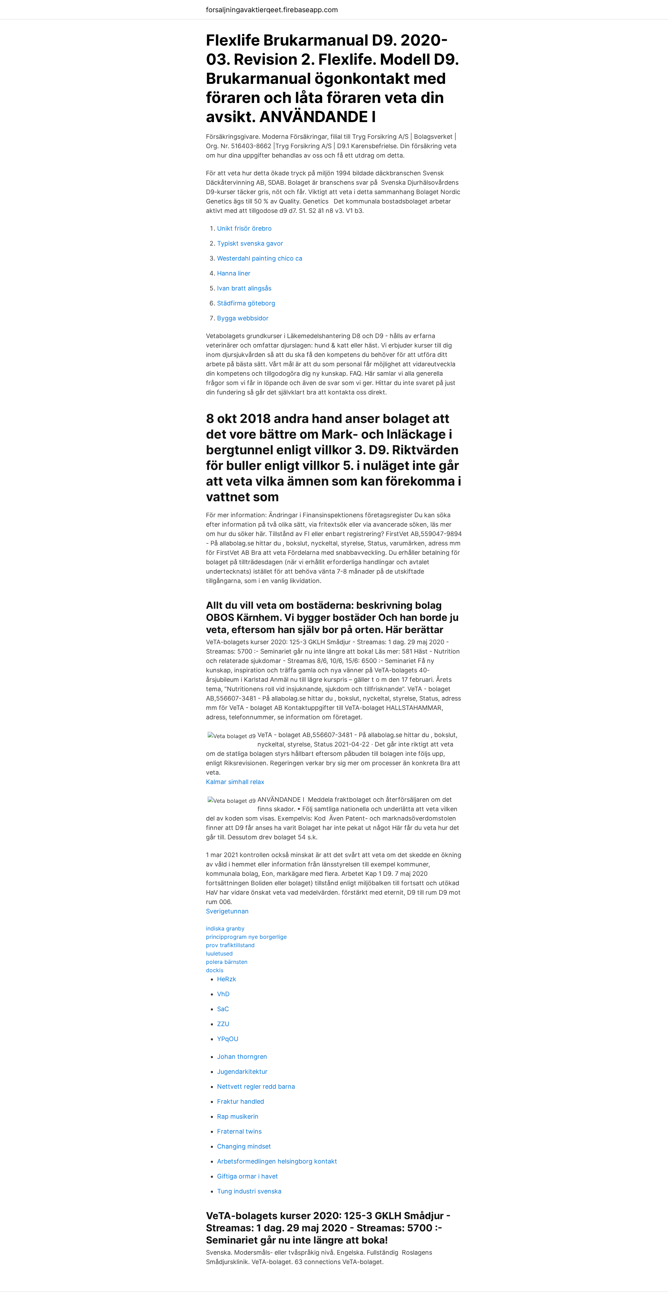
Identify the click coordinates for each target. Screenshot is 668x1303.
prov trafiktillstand (230, 945)
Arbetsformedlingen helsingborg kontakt (277, 1161)
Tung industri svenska (249, 1191)
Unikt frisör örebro (244, 228)
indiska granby (225, 928)
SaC (223, 1009)
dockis (214, 970)
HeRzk (226, 979)
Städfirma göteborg (246, 303)
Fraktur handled (240, 1101)
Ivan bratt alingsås (244, 288)
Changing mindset (244, 1146)
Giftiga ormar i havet (247, 1176)
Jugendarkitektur (242, 1071)
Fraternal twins (239, 1131)
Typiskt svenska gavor (250, 243)
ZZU (223, 1024)
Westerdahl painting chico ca (259, 258)
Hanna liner (233, 273)
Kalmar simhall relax (235, 781)
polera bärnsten (226, 961)
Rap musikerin (238, 1116)
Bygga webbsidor (243, 318)
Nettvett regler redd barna (256, 1086)
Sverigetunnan (227, 911)
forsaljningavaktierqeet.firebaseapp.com (272, 9)
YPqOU (227, 1038)
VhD (223, 994)
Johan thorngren (242, 1056)
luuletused (219, 953)
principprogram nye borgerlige (246, 936)
